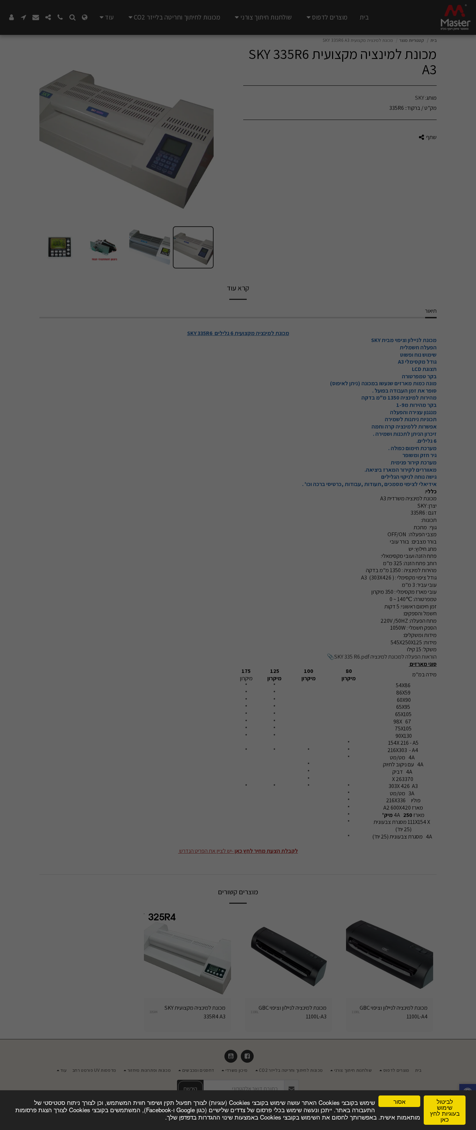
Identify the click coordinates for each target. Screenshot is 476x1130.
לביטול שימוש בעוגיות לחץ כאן (445, 1110)
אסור (399, 1101)
